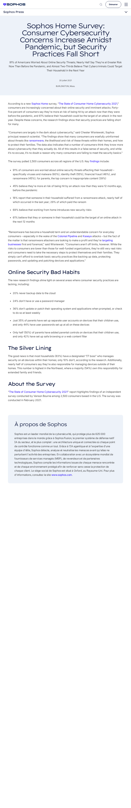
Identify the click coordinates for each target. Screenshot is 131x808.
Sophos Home (39, 103)
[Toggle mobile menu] (126, 4)
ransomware (36, 140)
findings (94, 161)
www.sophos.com (61, 474)
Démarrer (113, 4)
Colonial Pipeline (67, 236)
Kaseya (87, 236)
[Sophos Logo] (14, 4)
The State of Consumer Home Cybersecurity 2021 (88, 103)
